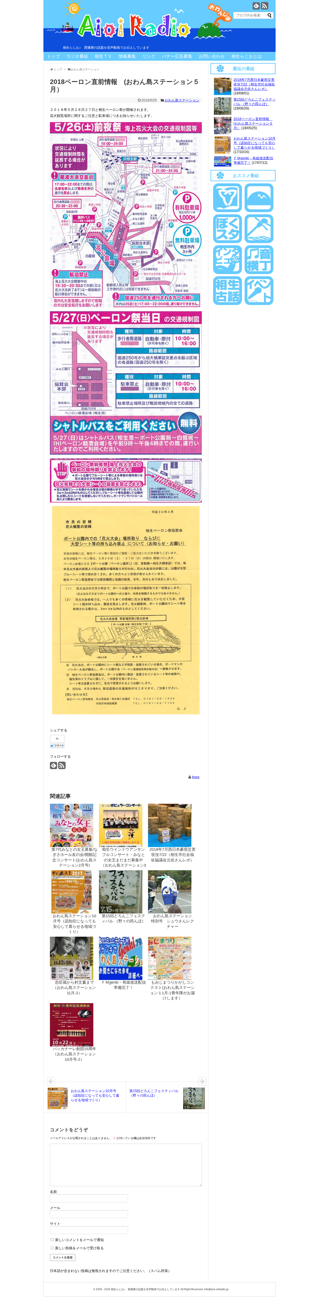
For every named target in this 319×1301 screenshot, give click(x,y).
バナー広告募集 (177, 56)
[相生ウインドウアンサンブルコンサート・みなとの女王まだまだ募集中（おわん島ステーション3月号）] (123, 825)
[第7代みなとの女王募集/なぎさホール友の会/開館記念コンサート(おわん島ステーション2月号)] (74, 825)
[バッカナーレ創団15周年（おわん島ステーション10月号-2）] (74, 1024)
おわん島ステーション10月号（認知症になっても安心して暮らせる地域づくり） (254, 143)
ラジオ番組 (77, 56)
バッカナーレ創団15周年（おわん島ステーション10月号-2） (74, 1054)
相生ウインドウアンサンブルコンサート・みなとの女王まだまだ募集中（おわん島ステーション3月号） (123, 860)
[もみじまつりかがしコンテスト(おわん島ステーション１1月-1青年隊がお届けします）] (172, 958)
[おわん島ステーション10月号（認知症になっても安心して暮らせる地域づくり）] (74, 892)
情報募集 (127, 56)
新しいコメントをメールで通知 (79, 1240)
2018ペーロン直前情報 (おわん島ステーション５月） (253, 123)
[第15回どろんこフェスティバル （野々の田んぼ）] (123, 892)
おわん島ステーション (182, 100)
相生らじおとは (246, 56)
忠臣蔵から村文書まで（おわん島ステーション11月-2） (74, 987)
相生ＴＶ (103, 56)
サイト (55, 1223)
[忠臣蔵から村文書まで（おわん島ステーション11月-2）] (74, 958)
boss (195, 777)
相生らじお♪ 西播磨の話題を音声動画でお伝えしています (106, 47)
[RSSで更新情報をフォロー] (264, 7)
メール (55, 1208)
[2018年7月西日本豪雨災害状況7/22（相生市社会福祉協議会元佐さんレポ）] (172, 825)
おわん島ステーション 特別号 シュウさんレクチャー (173, 921)
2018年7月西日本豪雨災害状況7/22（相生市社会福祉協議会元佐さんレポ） (173, 854)
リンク (148, 56)
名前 (53, 1192)
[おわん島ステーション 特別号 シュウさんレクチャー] (172, 892)
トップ (53, 56)
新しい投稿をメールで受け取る (79, 1248)
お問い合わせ (212, 56)
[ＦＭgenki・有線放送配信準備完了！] (123, 958)
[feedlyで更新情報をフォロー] (256, 7)
